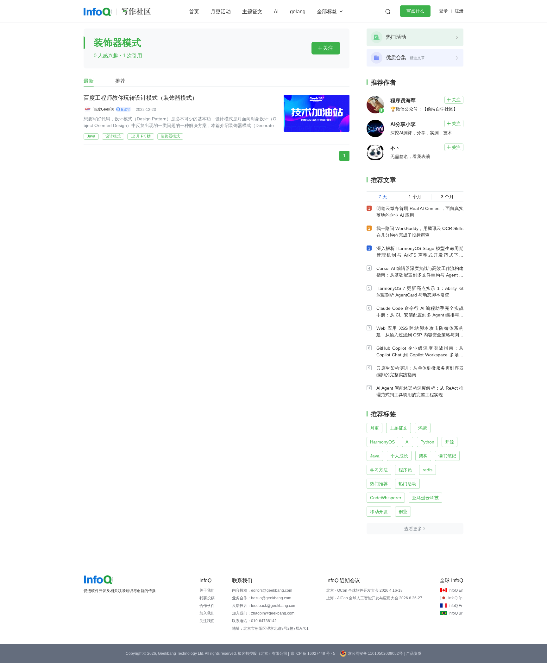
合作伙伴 (207, 605)
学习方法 (379, 469)
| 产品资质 (412, 653)
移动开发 (379, 511)
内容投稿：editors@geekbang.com (262, 590)
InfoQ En (456, 590)
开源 (449, 441)
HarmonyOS (382, 441)
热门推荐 (379, 483)
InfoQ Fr (455, 605)
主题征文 (252, 11)
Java (91, 136)
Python (427, 441)
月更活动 (221, 11)
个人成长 (399, 455)
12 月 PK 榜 (141, 136)
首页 (194, 11)
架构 (423, 455)
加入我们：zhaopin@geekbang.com (263, 613)
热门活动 (407, 483)
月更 (374, 427)
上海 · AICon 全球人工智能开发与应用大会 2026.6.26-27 (374, 598)
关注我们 (207, 621)
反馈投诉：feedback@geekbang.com (264, 605)
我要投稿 (207, 598)
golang (297, 11)
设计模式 (113, 136)
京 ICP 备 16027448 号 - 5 (313, 653)
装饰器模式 (170, 136)
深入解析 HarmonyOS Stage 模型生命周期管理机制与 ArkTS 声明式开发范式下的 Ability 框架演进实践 (419, 255)
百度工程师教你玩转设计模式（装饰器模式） (141, 98)
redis (427, 469)
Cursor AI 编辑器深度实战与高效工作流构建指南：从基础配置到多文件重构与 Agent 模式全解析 (419, 275)
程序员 (405, 469)
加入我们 (207, 613)
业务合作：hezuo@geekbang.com (261, 598)
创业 (403, 511)
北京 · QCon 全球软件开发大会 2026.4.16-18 (364, 590)
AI (276, 11)
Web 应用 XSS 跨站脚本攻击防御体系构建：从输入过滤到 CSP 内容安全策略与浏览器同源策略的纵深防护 (419, 335)
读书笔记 (447, 455)
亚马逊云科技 (425, 497)
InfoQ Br (455, 613)
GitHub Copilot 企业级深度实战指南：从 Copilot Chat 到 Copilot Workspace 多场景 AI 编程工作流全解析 (419, 355)
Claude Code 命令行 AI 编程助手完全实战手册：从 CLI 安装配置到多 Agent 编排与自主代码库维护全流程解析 (419, 315)
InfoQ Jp (455, 598)
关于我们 (207, 590)
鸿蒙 (422, 427)
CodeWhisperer (385, 497)
